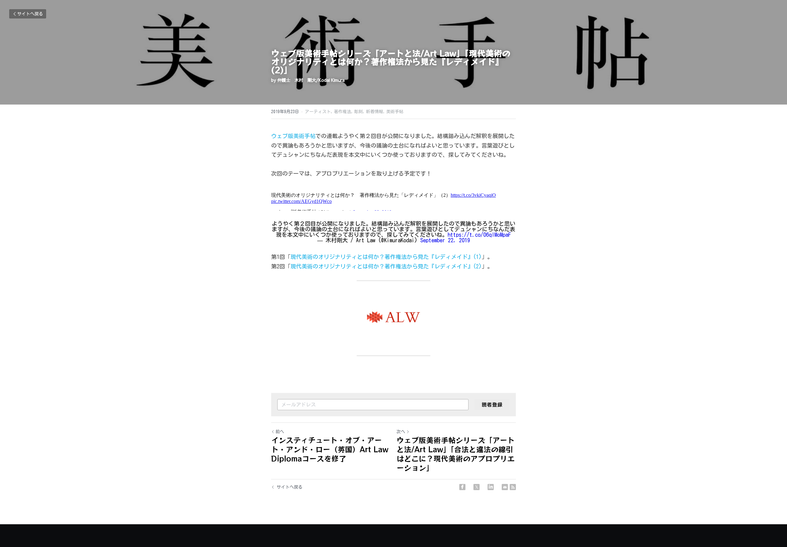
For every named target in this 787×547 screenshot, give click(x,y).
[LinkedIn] (491, 487)
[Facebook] (462, 487)
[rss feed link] (513, 487)
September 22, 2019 (445, 240)
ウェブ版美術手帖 (293, 136)
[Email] (505, 487)
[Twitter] (476, 487)
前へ (279, 432)
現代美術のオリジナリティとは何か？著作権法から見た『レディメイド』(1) (386, 257)
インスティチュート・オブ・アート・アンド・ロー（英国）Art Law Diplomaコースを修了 (329, 449)
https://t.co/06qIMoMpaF (479, 234)
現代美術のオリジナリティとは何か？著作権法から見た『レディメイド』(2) (386, 266)
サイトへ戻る (30, 14)
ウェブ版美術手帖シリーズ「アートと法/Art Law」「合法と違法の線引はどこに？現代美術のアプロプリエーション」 (456, 453)
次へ (401, 432)
